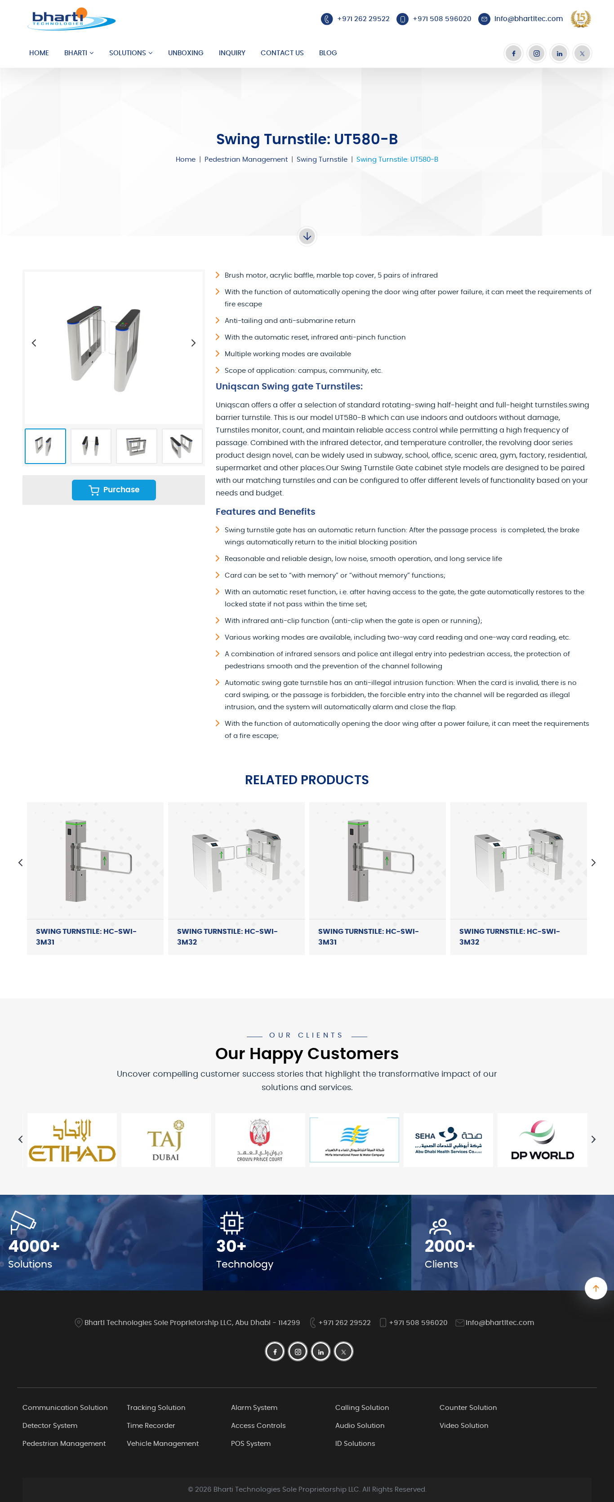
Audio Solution (360, 1425)
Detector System (49, 1425)
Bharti (75, 53)
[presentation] (33, 343)
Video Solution (464, 1425)
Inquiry (232, 53)
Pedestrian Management (246, 159)
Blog (328, 53)
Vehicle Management (163, 1443)
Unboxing (186, 53)
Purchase (120, 490)
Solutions (127, 53)
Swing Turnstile (322, 159)
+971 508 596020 (418, 1323)
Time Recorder (151, 1425)
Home (39, 53)
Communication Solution (65, 1408)
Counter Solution (468, 1408)
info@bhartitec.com (500, 1323)
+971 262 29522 (344, 1323)
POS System (251, 1443)
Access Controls (258, 1425)
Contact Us (282, 53)
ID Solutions (355, 1443)
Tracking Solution (156, 1408)
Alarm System (254, 1408)
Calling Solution (362, 1408)
